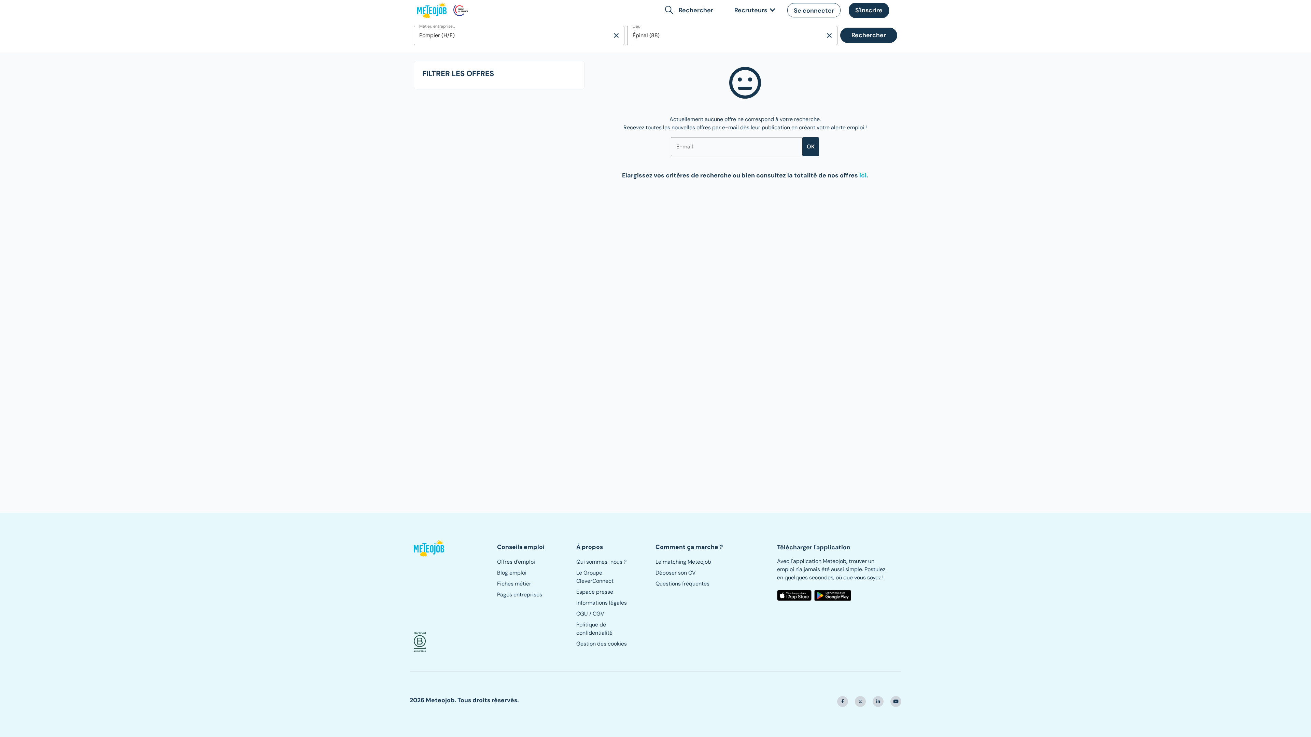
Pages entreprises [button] (519, 594)
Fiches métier (514, 583)
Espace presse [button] (594, 591)
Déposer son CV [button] (676, 572)
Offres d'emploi (516, 561)
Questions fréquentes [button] (682, 583)
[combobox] (513, 35)
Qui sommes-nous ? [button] (601, 561)
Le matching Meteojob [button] (683, 561)
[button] (690, 10)
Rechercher (868, 35)
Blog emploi (511, 572)
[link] (753, 10)
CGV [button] (598, 613)
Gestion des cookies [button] (601, 643)
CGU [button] (582, 613)
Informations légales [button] (601, 602)
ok (811, 146)
